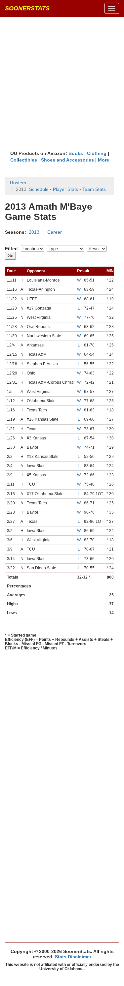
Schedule (39, 189)
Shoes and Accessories (67, 160)
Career (54, 232)
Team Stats (94, 189)
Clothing (96, 153)
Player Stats (65, 189)
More (103, 160)
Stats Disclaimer (73, 956)
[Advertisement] (62, 83)
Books (75, 153)
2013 (34, 232)
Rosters (18, 182)
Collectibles (23, 160)
